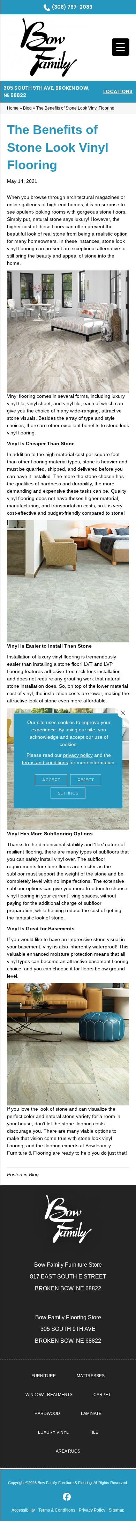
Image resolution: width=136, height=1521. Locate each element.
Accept (51, 779)
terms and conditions (45, 762)
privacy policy (78, 755)
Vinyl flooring (21, 396)
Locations (118, 91)
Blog (27, 108)
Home (12, 108)
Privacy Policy (92, 1510)
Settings (68, 792)
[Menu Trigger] (120, 47)
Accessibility (23, 1510)
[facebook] (67, 1497)
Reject (85, 779)
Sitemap (116, 1510)
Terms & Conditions (56, 1510)
